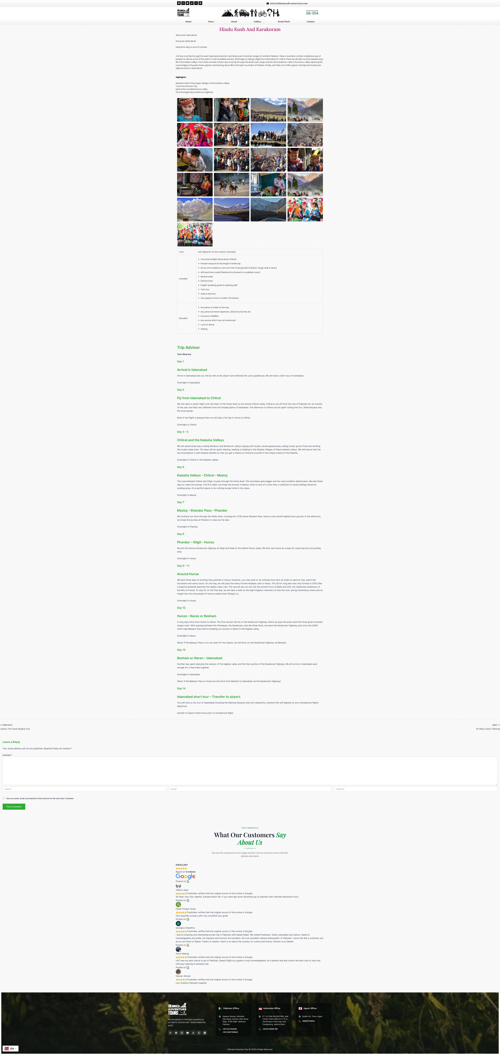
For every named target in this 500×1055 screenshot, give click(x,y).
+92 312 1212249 (230, 1029)
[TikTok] (193, 1032)
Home (188, 21)
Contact (310, 21)
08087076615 (308, 1021)
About (234, 21)
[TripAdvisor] (170, 1032)
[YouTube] (187, 1032)
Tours (211, 21)
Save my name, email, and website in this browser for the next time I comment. (40, 798)
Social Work (284, 21)
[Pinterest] (204, 1032)
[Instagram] (181, 1032)
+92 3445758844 (230, 1032)
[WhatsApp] (199, 1032)
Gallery (257, 21)
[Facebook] (176, 1032)
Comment (7, 755)
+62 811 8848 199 (270, 1029)
